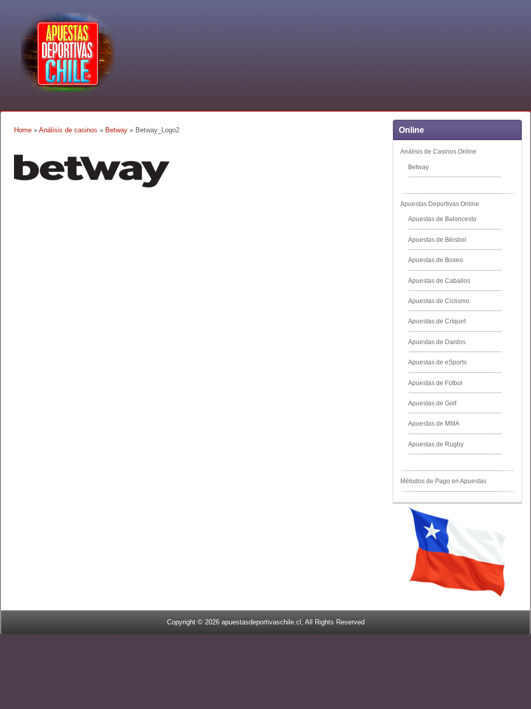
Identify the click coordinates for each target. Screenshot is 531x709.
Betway (116, 130)
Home (23, 130)
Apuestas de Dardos (437, 342)
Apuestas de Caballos (439, 280)
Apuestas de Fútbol (435, 383)
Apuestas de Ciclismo (438, 301)
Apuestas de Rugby (436, 444)
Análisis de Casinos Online (438, 151)
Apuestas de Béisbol (437, 239)
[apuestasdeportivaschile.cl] (68, 90)
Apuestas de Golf (432, 403)
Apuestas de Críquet (437, 321)
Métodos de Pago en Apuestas (443, 481)
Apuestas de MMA (433, 423)
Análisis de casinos (68, 130)
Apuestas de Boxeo (435, 260)
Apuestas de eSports (437, 362)
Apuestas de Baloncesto (442, 219)
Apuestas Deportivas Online (439, 204)
